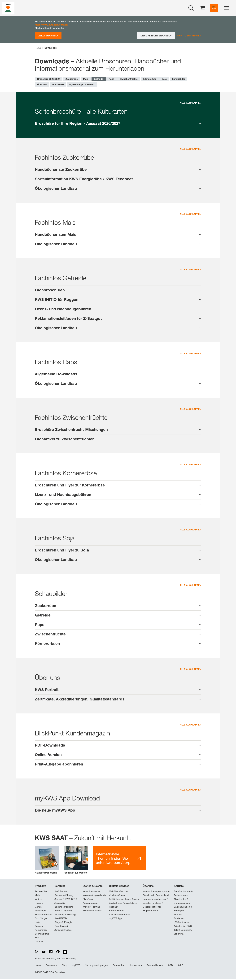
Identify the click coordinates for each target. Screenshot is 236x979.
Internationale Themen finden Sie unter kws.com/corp (113, 858)
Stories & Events (93, 885)
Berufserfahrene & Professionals (183, 893)
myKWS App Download (81, 84)
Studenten (179, 918)
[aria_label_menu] (226, 8)
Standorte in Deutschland (156, 895)
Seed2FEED (60, 918)
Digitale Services (119, 885)
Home (38, 965)
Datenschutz (119, 965)
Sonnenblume (42, 933)
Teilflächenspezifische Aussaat (124, 899)
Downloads (51, 965)
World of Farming (91, 906)
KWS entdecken (182, 922)
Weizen (38, 899)
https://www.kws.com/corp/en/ (51, 24)
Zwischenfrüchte (129, 79)
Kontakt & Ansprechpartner (156, 891)
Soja (164, 79)
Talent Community (183, 929)
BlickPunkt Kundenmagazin (91, 901)
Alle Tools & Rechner (119, 914)
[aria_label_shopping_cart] (202, 7)
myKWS (76, 965)
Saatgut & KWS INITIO (65, 899)
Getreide (98, 79)
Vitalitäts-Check (117, 895)
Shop (64, 965)
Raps (111, 79)
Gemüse (39, 941)
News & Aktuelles (91, 891)
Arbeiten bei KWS (183, 926)
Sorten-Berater (116, 910)
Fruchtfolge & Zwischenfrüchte (63, 928)
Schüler (178, 914)
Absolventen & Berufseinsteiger (182, 901)
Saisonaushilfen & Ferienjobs (183, 908)
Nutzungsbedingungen (96, 965)
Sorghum (39, 926)
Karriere (179, 885)
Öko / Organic (42, 918)
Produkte (40, 885)
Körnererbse (149, 79)
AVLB (180, 965)
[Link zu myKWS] (214, 8)
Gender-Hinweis (155, 965)
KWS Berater (61, 891)
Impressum (136, 965)
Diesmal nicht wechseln (155, 35)
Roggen (39, 902)
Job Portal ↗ (180, 933)
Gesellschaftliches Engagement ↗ (152, 908)
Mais (85, 79)
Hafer (37, 922)
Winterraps (40, 910)
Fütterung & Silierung (65, 914)
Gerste (38, 906)
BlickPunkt (58, 84)
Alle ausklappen (190, 102)
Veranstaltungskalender (95, 895)
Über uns (42, 84)
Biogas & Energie (63, 922)
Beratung (60, 885)
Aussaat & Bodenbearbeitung (63, 904)
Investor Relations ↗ (153, 902)
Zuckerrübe (72, 79)
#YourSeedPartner (92, 910)
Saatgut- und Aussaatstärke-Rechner (123, 904)
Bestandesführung (63, 895)
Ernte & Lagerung (63, 910)
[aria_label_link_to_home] (8, 7)
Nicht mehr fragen (189, 35)
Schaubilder (178, 79)
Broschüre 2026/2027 (48, 79)
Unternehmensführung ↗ (155, 899)
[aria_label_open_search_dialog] (191, 8)
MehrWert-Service (118, 891)
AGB (170, 965)
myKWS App (115, 918)
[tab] (118, 123)
